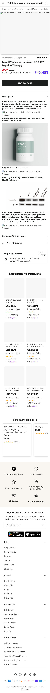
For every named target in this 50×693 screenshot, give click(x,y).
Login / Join (9, 627)
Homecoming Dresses (14, 660)
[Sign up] (42, 525)
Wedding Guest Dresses (15, 656)
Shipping (8, 569)
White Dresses (11, 643)
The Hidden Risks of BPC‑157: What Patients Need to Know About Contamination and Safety (13, 345)
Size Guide (9, 564)
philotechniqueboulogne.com (14, 58)
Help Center (9, 547)
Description (7, 96)
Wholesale (9, 618)
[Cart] (46, 3)
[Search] (8, 3)
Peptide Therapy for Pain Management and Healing (35, 345)
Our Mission (9, 581)
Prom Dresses (10, 664)
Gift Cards (8, 610)
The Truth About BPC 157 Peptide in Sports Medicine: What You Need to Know (13, 389)
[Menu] (3, 3)
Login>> (13, 318)
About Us (8, 585)
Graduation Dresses (13, 647)
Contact (8, 560)
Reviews (8, 594)
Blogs (7, 589)
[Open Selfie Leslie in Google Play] (16, 534)
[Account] (41, 3)
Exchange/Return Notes (13, 236)
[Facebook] (15, 674)
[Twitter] (29, 674)
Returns (7, 556)
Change (42, 255)
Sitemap (25, 689)
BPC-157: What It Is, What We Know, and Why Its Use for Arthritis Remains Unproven (35, 389)
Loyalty (7, 631)
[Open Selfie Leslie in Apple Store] (33, 534)
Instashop (8, 598)
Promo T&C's (10, 552)
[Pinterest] (34, 674)
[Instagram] (20, 674)
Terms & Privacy (11, 614)
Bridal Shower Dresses (14, 652)
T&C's (41, 687)
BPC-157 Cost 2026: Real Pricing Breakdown (13, 301)
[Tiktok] (25, 674)
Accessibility (10, 623)
